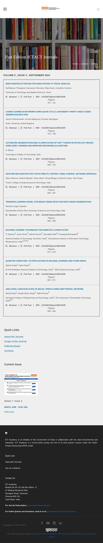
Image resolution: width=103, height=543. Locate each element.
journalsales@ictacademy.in (39, 505)
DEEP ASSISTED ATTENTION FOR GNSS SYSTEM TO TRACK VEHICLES (38, 84)
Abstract (12, 97)
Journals (84, 64)
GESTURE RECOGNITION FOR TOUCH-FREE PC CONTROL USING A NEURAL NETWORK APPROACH (51, 174)
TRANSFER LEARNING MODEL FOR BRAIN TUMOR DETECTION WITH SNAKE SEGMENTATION (48, 202)
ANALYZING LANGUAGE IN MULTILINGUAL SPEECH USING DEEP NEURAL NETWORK (44, 289)
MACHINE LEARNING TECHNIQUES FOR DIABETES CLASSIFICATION (37, 230)
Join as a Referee (12, 468)
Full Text (27, 97)
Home (75, 64)
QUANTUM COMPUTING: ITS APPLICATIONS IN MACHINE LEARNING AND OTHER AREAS (46, 261)
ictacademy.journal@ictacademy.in (61, 511)
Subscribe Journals (13, 462)
